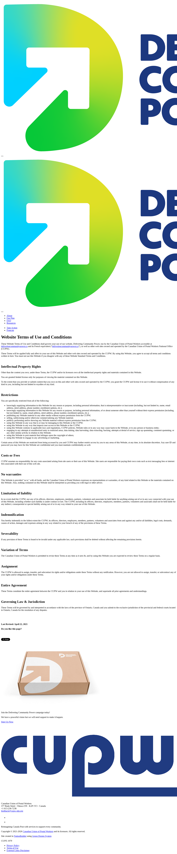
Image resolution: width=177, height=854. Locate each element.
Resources (11, 323)
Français (10, 330)
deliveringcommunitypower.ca (14, 346)
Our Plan (11, 318)
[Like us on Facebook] (9, 817)
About (9, 315)
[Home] (88, 77)
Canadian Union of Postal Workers (38, 831)
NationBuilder (20, 836)
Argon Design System (41, 836)
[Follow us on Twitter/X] (9, 822)
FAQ (9, 320)
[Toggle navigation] (2, 156)
